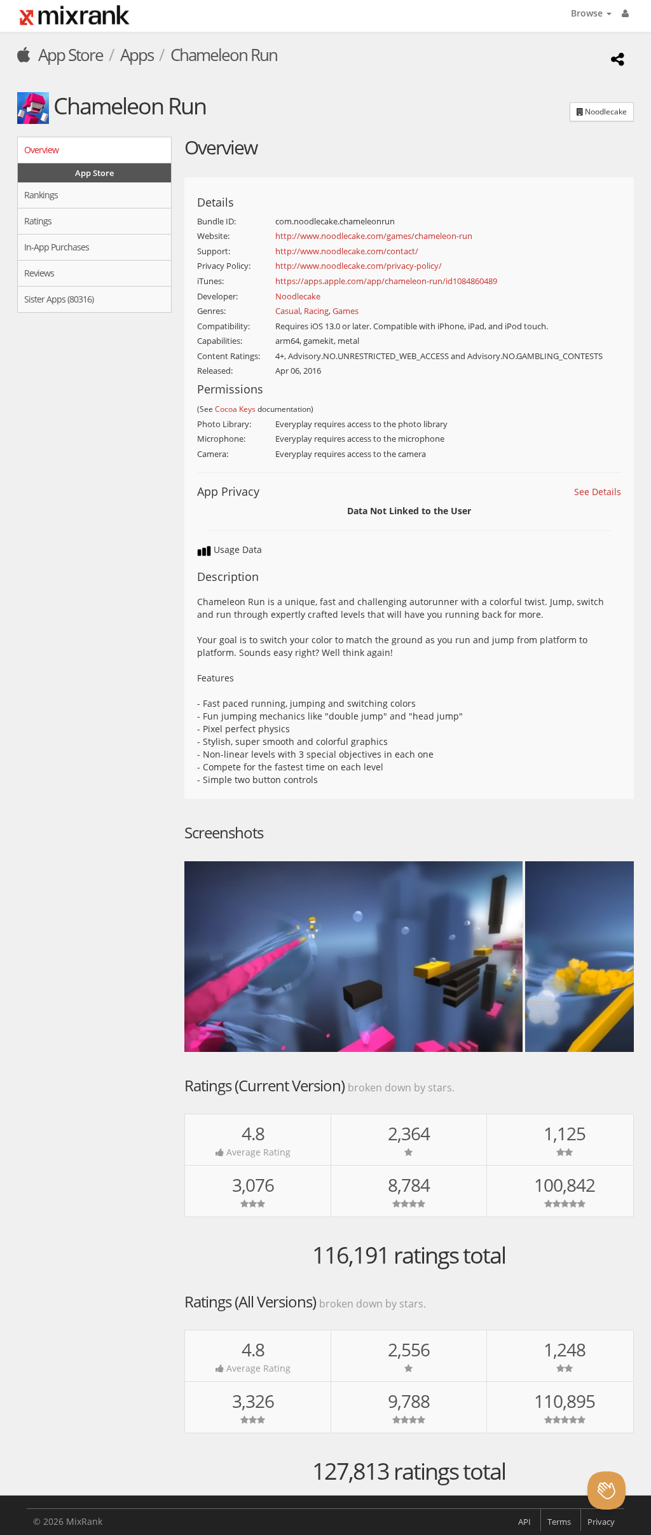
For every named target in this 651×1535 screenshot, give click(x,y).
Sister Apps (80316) (58, 299)
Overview (41, 150)
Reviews (39, 273)
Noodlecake (605, 111)
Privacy (601, 1521)
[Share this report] (615, 58)
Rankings (41, 195)
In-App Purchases (56, 247)
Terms (559, 1521)
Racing (316, 311)
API (524, 1521)
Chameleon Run (223, 54)
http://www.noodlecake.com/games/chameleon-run (373, 236)
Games (345, 311)
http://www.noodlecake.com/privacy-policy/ (358, 265)
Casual (287, 311)
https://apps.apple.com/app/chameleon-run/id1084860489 (386, 281)
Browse (588, 13)
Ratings (37, 221)
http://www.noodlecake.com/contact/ (346, 251)
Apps (136, 54)
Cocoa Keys (235, 409)
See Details (597, 492)
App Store (69, 54)
